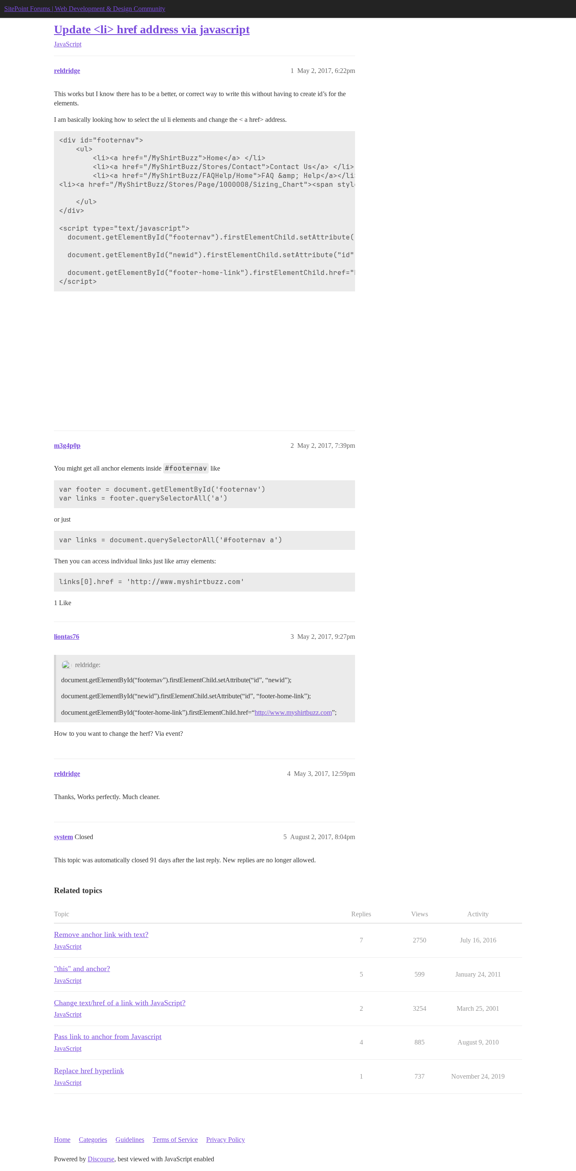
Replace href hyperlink (89, 1070)
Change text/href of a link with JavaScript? (120, 1003)
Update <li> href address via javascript (152, 29)
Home (62, 1139)
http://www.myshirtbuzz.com (293, 712)
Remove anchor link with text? (101, 934)
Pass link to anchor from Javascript (107, 1036)
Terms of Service (175, 1139)
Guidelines (130, 1139)
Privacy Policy (225, 1139)
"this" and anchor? (82, 968)
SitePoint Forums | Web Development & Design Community (84, 8)
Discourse (101, 1159)
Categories (93, 1139)
